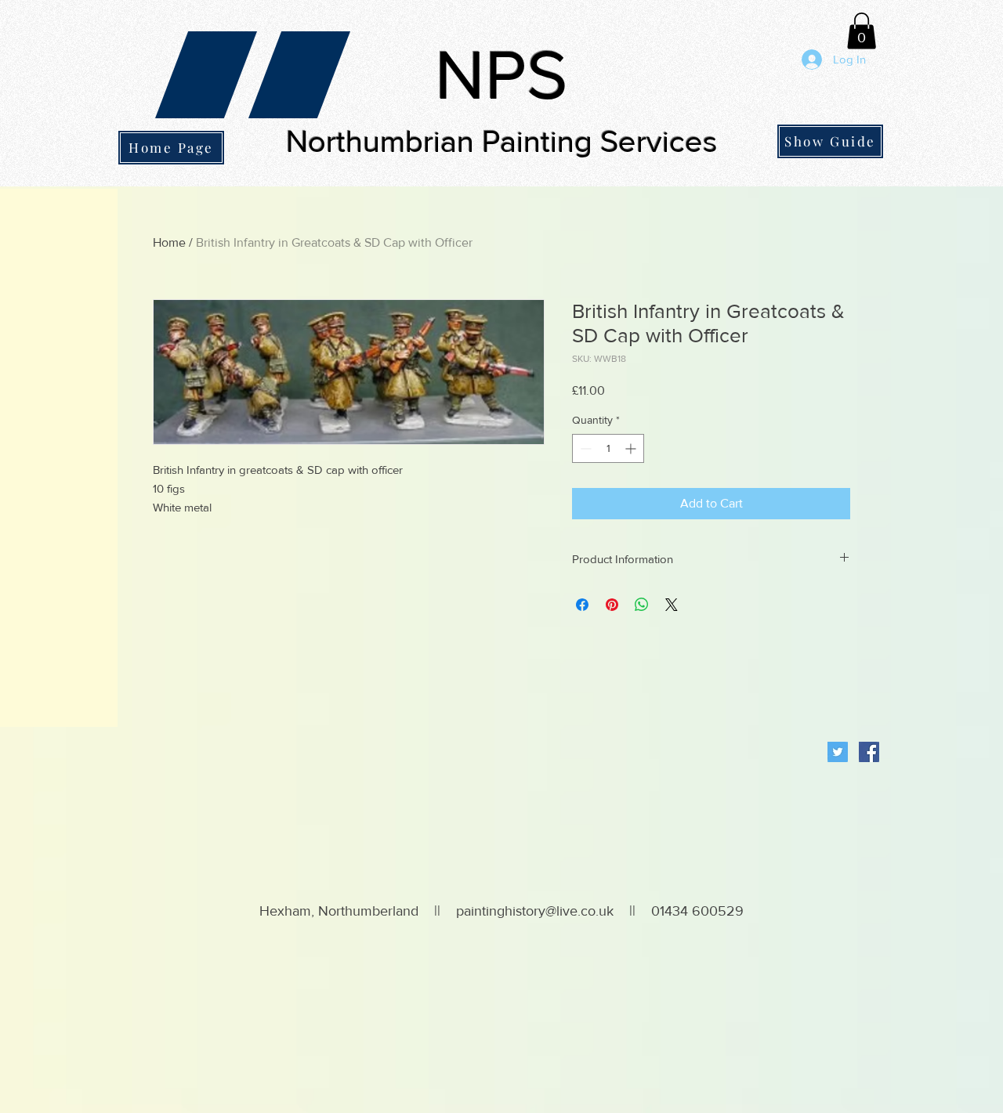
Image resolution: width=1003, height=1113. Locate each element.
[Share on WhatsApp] (641, 604)
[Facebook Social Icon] (869, 752)
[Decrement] (584, 448)
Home (169, 242)
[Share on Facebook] (582, 604)
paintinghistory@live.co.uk (535, 911)
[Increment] (632, 448)
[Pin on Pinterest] (612, 604)
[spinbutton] (608, 448)
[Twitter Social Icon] (837, 752)
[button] (861, 31)
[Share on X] (671, 604)
